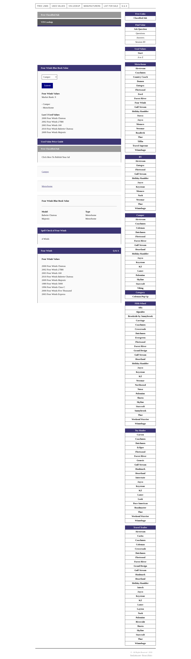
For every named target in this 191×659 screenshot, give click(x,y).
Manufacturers (92, 6)
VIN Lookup (74, 6)
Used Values (58, 6)
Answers (140, 37)
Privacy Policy (147, 655)
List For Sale (111, 6)
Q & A (124, 6)
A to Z (140, 57)
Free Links (42, 6)
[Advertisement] (79, 44)
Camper (45, 172)
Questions (140, 33)
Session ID (140, 42)
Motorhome (47, 186)
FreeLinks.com (135, 655)
